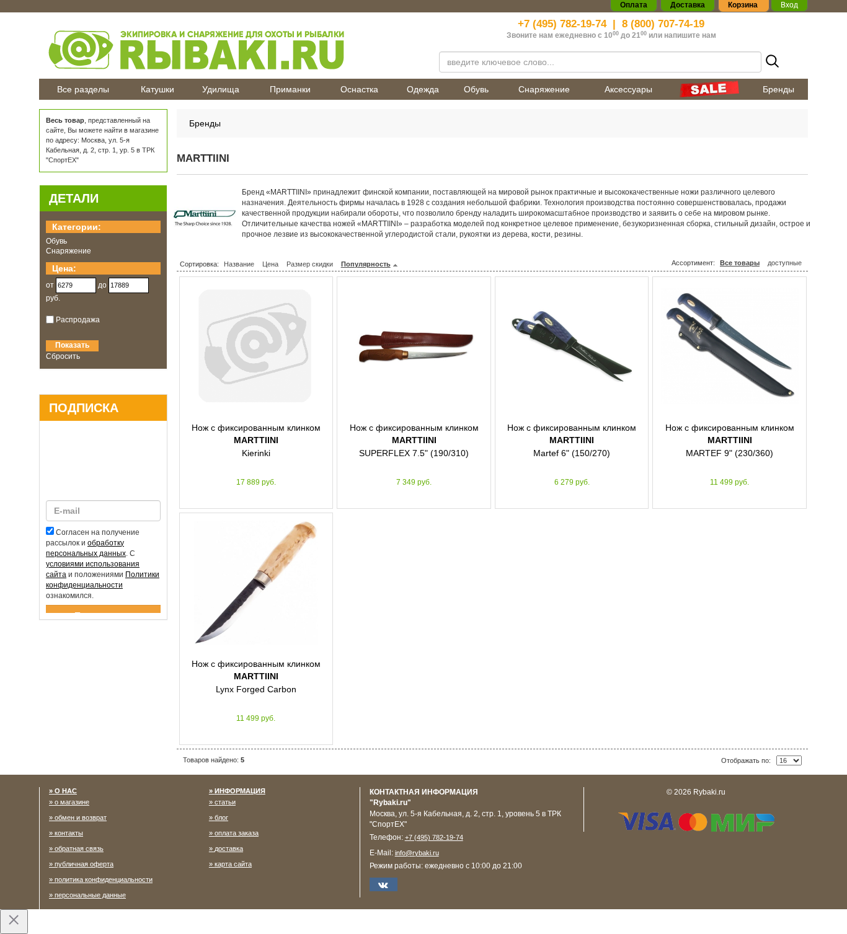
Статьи (225, 802)
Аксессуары (628, 89)
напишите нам (690, 35)
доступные (785, 263)
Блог (221, 817)
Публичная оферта (84, 864)
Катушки (157, 89)
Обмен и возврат (81, 817)
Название (239, 264)
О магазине (72, 802)
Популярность (366, 264)
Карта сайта (233, 864)
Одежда (423, 89)
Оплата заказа (237, 833)
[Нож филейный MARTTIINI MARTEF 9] (729, 346)
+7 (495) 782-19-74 (562, 24)
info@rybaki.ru (417, 853)
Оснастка (359, 89)
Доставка (229, 848)
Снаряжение (544, 89)
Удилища (220, 89)
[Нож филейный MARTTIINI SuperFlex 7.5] (413, 346)
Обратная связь (79, 848)
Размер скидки (309, 264)
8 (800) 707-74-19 (663, 24)
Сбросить (63, 356)
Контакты (69, 833)
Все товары (740, 263)
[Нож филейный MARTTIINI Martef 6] (572, 346)
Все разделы (83, 89)
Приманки (290, 89)
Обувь (476, 89)
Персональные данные (90, 895)
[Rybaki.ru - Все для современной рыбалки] (231, 49)
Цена (270, 264)
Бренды (778, 89)
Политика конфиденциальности (104, 879)
